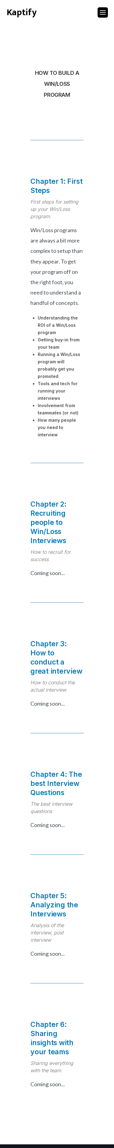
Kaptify (22, 12)
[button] (101, 12)
